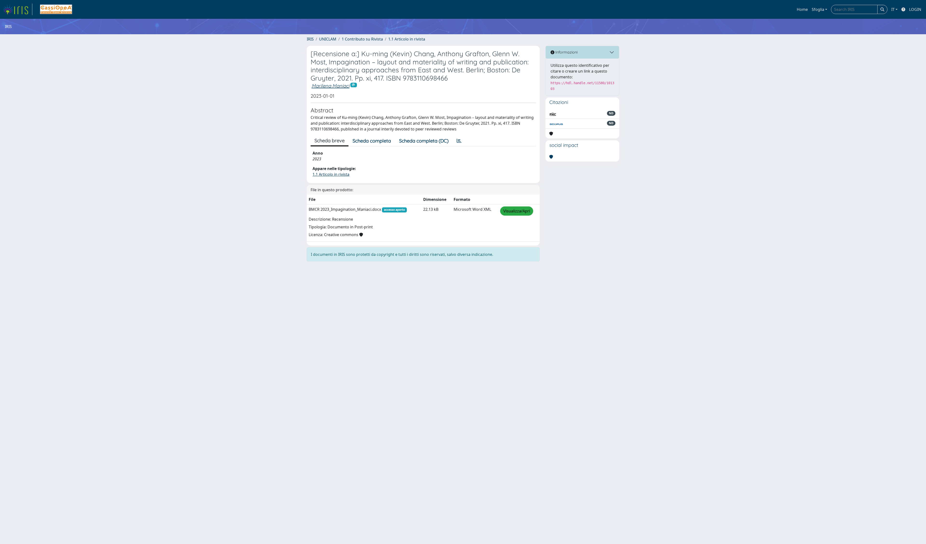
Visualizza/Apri (516, 211)
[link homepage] (17, 9)
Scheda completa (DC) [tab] (424, 141)
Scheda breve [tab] (329, 140)
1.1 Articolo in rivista (406, 39)
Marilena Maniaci (330, 86)
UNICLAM (327, 39)
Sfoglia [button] (818, 9)
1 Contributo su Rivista (362, 39)
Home (802, 9)
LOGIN (915, 9)
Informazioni (566, 52)
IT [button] (893, 9)
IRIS (310, 39)
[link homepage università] (56, 9)
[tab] (459, 141)
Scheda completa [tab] (372, 141)
